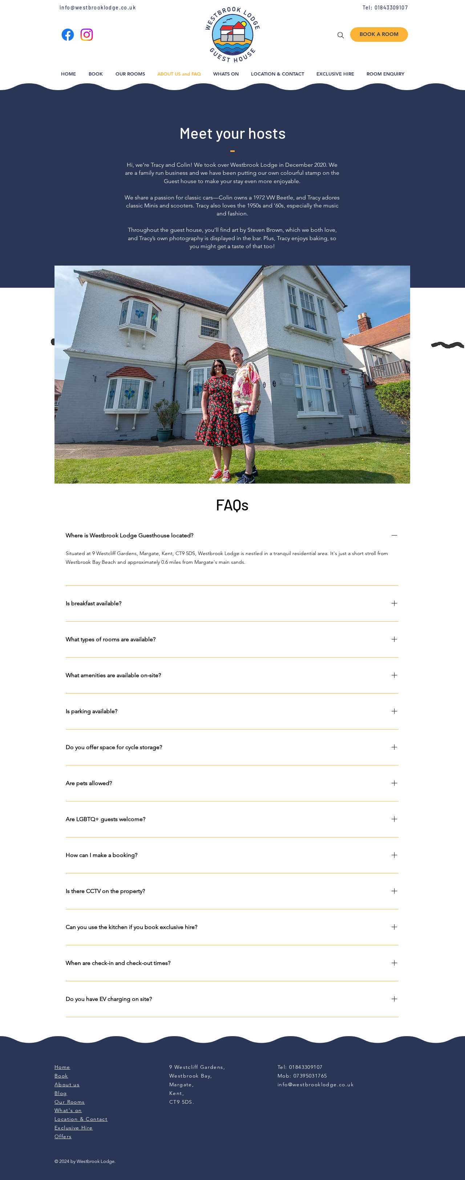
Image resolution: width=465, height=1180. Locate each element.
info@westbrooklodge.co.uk (98, 7)
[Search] (340, 35)
